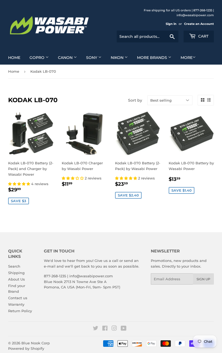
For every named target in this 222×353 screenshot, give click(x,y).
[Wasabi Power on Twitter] (95, 329)
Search (14, 266)
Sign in (171, 24)
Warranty (16, 304)
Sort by (135, 100)
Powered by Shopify (26, 348)
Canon (66, 57)
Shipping (16, 273)
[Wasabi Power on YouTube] (123, 329)
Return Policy (20, 311)
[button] (19, 184)
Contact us (17, 298)
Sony (92, 57)
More (186, 57)
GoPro (37, 57)
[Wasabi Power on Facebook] (105, 329)
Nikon (118, 57)
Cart (202, 36)
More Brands (152, 57)
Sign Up (203, 279)
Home (14, 57)
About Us (16, 279)
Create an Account (199, 24)
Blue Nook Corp (35, 343)
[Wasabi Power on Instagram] (114, 329)
